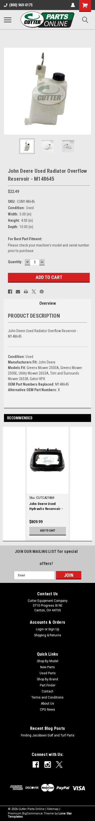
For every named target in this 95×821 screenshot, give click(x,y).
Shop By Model (47, 661)
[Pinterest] (42, 291)
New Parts (47, 667)
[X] (34, 291)
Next (87, 91)
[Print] (26, 291)
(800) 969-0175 (20, 5)
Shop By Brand (47, 679)
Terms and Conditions (47, 697)
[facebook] (35, 764)
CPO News (47, 709)
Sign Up (53, 629)
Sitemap (53, 809)
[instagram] (47, 764)
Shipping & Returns (47, 635)
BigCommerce (32, 813)
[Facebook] (10, 291)
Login (40, 629)
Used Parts (48, 673)
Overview (47, 303)
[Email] (18, 291)
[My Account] (73, 5)
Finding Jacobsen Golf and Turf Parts (47, 735)
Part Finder (47, 685)
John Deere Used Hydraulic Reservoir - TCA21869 (46, 507)
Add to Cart (47, 530)
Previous (8, 91)
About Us (47, 703)
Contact (47, 691)
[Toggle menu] (7, 19)
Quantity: (15, 262)
